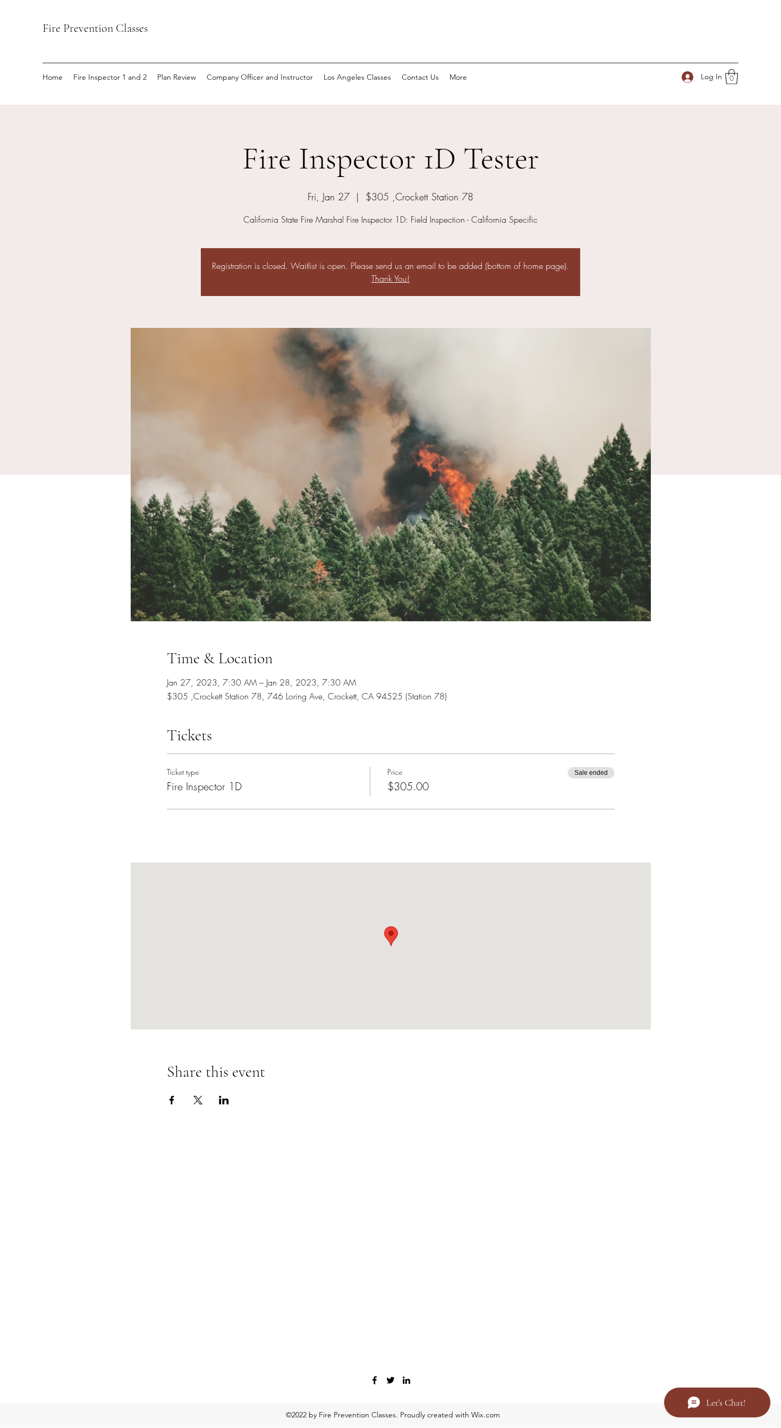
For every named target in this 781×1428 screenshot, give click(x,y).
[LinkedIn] (406, 1380)
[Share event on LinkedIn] (224, 1100)
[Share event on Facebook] (172, 1100)
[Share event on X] (198, 1100)
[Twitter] (390, 1380)
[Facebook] (374, 1380)
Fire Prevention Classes (95, 28)
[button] (731, 77)
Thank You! (390, 278)
